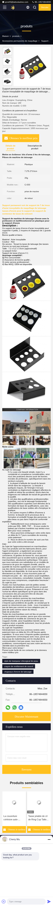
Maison (5, 36)
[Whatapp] (14, 707)
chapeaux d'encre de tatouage (18, 672)
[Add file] (4, 901)
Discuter (44, 7)
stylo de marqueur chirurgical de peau (21, 661)
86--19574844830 (42, 2)
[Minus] (49, 839)
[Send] (49, 901)
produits (16, 36)
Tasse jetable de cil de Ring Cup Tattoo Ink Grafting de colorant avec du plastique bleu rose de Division (38, 818)
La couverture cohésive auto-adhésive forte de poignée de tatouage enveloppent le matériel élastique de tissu (13, 818)
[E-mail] (21, 707)
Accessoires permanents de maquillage (19, 41)
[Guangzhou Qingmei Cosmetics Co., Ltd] (14, 7)
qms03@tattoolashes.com (16, 2)
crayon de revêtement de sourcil (18, 666)
